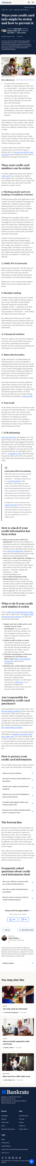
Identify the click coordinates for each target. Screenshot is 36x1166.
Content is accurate (9, 47)
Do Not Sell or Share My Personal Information (14, 1149)
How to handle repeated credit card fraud (16, 1042)
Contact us (22, 1126)
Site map (21, 1119)
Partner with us (23, 1129)
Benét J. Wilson (9, 1047)
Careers (21, 1122)
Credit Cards (4, 9)
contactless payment (14, 481)
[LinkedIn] (13, 1158)
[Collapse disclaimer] (34, 41)
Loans (3, 1126)
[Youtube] (16, 1158)
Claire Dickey (18, 28)
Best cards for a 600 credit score (16, 1076)
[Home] (7, 2)
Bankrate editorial (25, 41)
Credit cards (5, 1122)
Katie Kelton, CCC (10, 1080)
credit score (19, 682)
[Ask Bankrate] (31, 1161)
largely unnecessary (11, 505)
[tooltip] (30, 910)
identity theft (27, 396)
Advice (10, 9)
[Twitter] (6, 1158)
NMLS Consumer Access (8, 1099)
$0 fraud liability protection (11, 711)
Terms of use (5, 1153)
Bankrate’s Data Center (8, 1129)
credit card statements (15, 551)
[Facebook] (2, 1158)
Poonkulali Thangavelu (11, 1012)
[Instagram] (9, 1158)
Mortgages (4, 1115)
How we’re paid (23, 1115)
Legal (3, 1139)
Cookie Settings (5, 1146)
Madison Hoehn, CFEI (13, 30)
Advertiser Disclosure (29, 7)
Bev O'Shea (10, 32)
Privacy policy (5, 1142)
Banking (3, 1119)
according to (14, 454)
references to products (16, 44)
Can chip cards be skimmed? (15, 1009)
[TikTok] (20, 1158)
